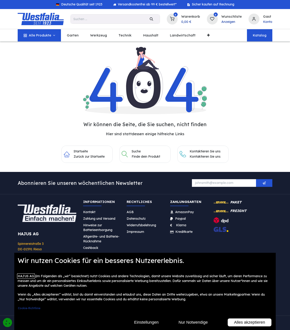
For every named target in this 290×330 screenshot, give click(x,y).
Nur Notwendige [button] (193, 322)
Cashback (90, 248)
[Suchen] (151, 19)
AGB (130, 212)
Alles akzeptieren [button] (249, 322)
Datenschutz (136, 219)
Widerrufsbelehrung (142, 225)
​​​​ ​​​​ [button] (264, 183)
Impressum (135, 232)
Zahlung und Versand (99, 219)
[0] (172, 18)
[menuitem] (39, 35)
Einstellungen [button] (146, 322)
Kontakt (89, 212)
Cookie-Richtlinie (29, 308)
